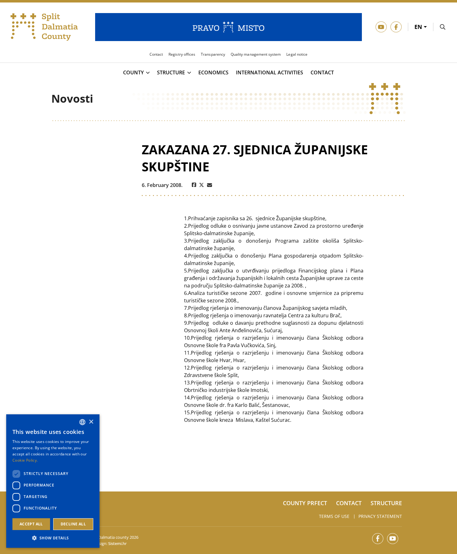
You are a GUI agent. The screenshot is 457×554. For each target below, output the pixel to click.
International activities (269, 73)
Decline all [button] (73, 524)
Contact (322, 73)
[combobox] (82, 422)
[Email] (209, 185)
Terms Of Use (334, 516)
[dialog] (52, 481)
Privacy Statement (380, 516)
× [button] (91, 422)
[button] (52, 538)
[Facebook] (194, 185)
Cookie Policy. (25, 460)
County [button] (133, 73)
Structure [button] (171, 73)
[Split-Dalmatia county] (44, 27)
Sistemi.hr (117, 543)
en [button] (419, 26)
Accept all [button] (31, 524)
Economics (213, 73)
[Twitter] (201, 185)
